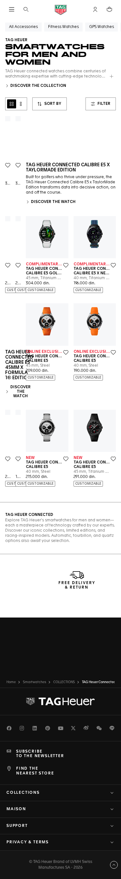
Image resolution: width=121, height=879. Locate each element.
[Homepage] (61, 9)
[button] (95, 9)
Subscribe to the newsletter (40, 754)
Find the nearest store (35, 771)
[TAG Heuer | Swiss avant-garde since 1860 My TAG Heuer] (60, 701)
